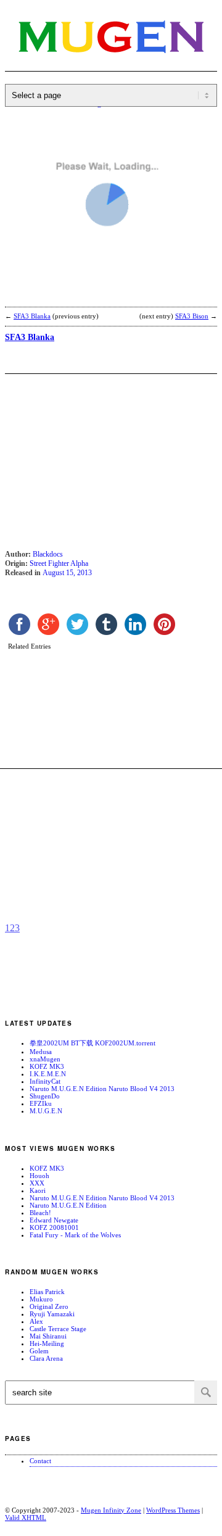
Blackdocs (48, 554)
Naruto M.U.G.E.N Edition (68, 1205)
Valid (25, 1517)
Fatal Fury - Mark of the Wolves (75, 1235)
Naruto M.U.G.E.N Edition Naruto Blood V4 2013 (102, 1088)
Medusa (41, 1051)
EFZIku (41, 1103)
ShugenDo (45, 1096)
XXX (37, 1183)
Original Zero (49, 1306)
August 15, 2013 (67, 572)
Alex (36, 1321)
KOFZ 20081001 (54, 1227)
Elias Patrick (47, 1291)
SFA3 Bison (191, 316)
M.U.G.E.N (46, 1111)
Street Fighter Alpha (59, 563)
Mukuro (41, 1299)
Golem (39, 1351)
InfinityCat (45, 1081)
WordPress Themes (173, 1510)
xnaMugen (45, 1059)
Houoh (39, 1175)
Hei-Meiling (47, 1343)
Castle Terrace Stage (58, 1328)
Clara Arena (46, 1358)
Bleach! (40, 1212)
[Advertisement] (103, 295)
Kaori (38, 1190)
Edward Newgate (54, 1220)
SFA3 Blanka (32, 316)
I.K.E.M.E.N (48, 1073)
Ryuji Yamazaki (52, 1314)
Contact (40, 1460)
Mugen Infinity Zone (111, 1510)
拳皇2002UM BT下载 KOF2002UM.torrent (92, 1043)
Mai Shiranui (48, 1336)
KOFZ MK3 (47, 1066)
